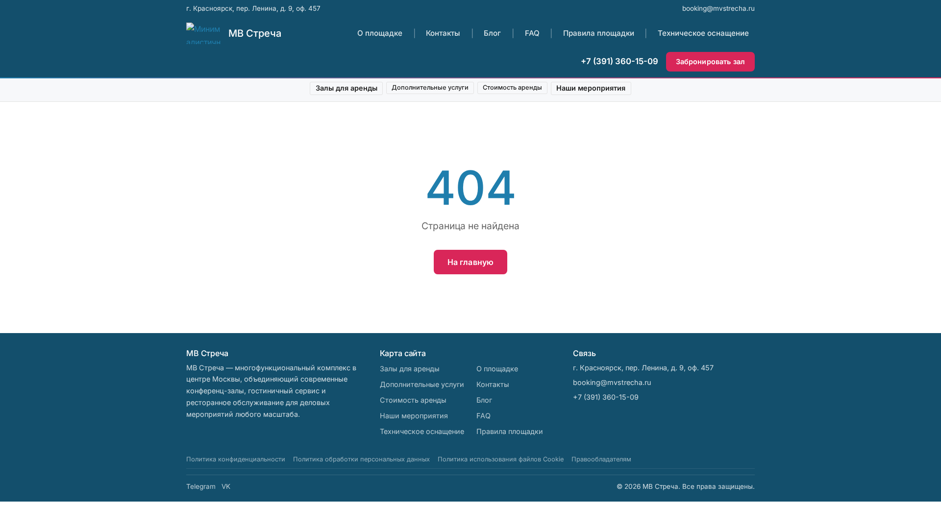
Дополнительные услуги (430, 87)
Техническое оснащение (703, 33)
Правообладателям (601, 459)
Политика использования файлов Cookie (501, 459)
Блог (492, 33)
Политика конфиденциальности (235, 459)
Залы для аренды (346, 88)
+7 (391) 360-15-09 (619, 61)
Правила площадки (598, 33)
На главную (470, 262)
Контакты (443, 33)
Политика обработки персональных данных (361, 459)
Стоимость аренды (512, 87)
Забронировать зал (710, 61)
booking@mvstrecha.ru (718, 8)
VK (226, 486)
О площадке (379, 33)
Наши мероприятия (590, 88)
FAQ (532, 33)
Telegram (201, 486)
